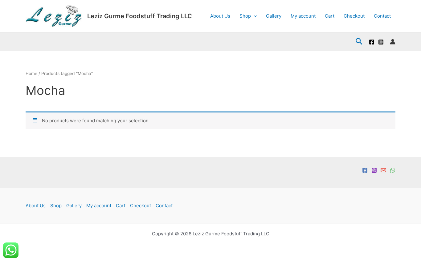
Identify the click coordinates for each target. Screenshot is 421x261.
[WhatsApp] (392, 170)
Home (31, 73)
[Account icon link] (392, 41)
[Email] (383, 170)
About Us (220, 16)
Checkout (354, 16)
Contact (382, 16)
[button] (254, 16)
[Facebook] (371, 42)
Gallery (273, 16)
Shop (245, 16)
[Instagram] (381, 42)
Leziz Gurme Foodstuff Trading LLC (139, 16)
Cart (329, 16)
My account (303, 16)
